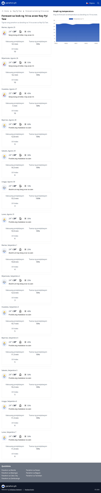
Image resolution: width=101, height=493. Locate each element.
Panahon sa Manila (9, 470)
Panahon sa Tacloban (34, 476)
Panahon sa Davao (33, 470)
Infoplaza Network (15, 490)
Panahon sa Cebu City (10, 476)
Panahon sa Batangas (10, 473)
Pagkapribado (29, 490)
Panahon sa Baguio (33, 473)
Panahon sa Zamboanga (11, 478)
